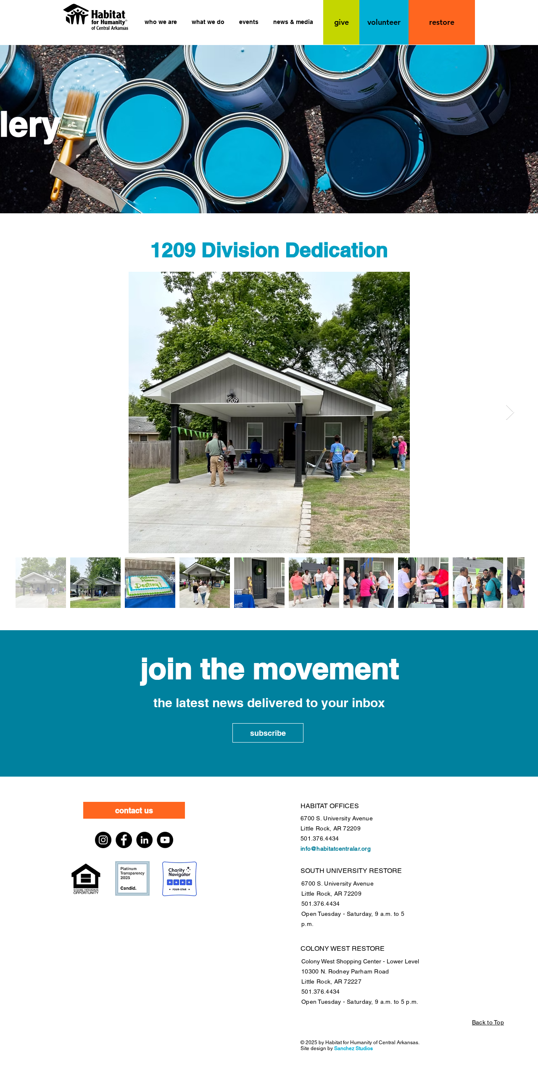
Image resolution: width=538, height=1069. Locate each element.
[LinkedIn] (144, 840)
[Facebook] (124, 840)
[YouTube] (165, 840)
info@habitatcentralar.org (336, 848)
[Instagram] (103, 840)
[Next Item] (510, 412)
